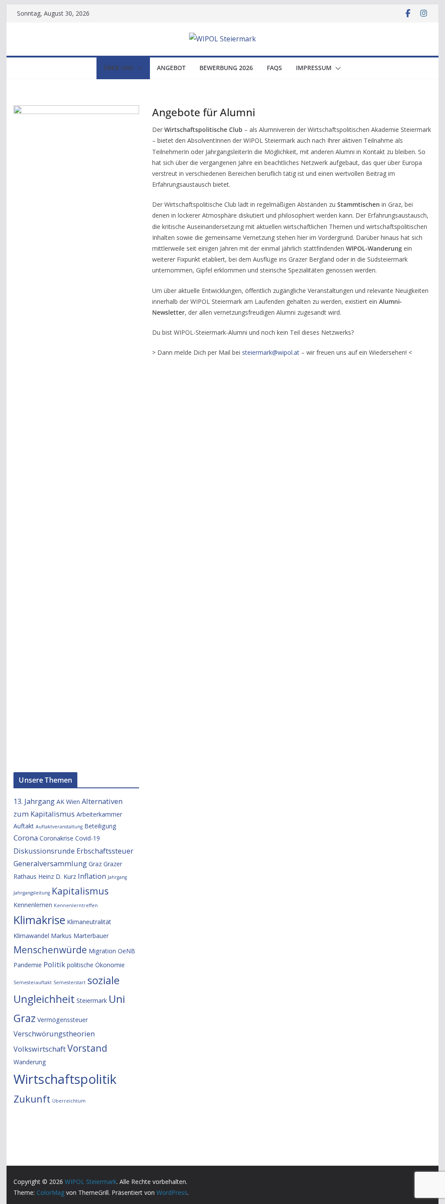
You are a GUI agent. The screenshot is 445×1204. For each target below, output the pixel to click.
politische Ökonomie (96, 965)
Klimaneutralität (89, 922)
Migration (102, 951)
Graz (95, 864)
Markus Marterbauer (80, 936)
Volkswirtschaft (39, 1049)
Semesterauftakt (32, 982)
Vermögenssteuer (62, 1020)
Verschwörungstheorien (54, 1034)
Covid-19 (87, 838)
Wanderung (29, 1062)
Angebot (171, 68)
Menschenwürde (50, 949)
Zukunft (31, 1098)
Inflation (92, 876)
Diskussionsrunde (44, 851)
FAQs (274, 68)
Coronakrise (56, 838)
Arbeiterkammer (99, 814)
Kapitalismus (80, 891)
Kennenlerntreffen (76, 905)
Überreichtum (69, 1101)
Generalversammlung (50, 863)
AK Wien (68, 801)
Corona (25, 838)
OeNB (126, 951)
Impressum (314, 68)
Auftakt (23, 826)
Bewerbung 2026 (226, 68)
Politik (54, 964)
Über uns (118, 68)
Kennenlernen (32, 905)
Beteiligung (100, 826)
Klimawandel (31, 936)
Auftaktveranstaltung (59, 827)
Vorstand (87, 1048)
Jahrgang (117, 877)
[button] (138, 68)
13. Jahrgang (34, 801)
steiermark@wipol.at (270, 352)
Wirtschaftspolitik (64, 1079)
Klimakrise (39, 919)
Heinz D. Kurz (57, 876)
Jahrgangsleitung (31, 893)
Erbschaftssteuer (104, 851)
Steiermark (91, 1000)
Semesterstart (69, 982)
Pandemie (27, 965)
